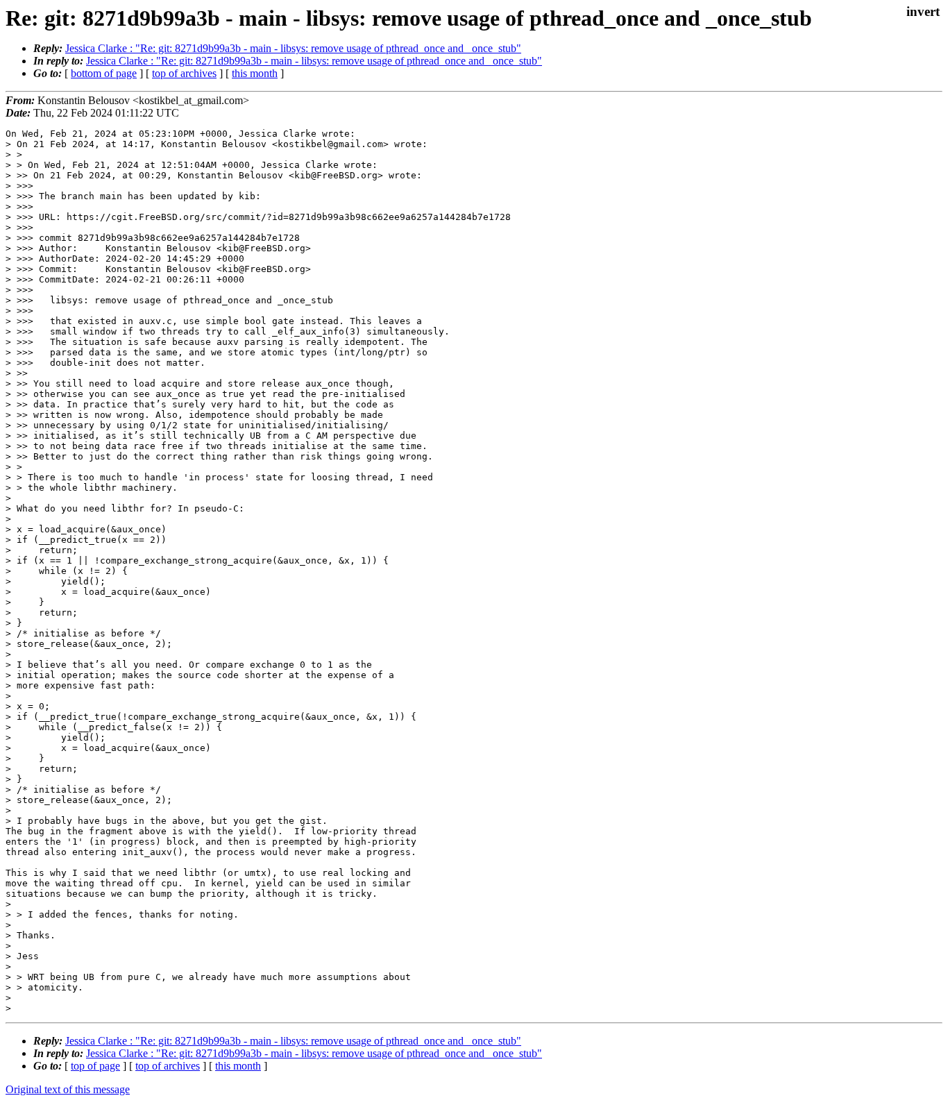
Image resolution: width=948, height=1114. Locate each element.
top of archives (184, 73)
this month (255, 73)
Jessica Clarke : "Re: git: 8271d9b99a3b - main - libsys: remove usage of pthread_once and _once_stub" (293, 48)
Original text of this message (68, 1089)
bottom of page (104, 73)
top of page (95, 1066)
